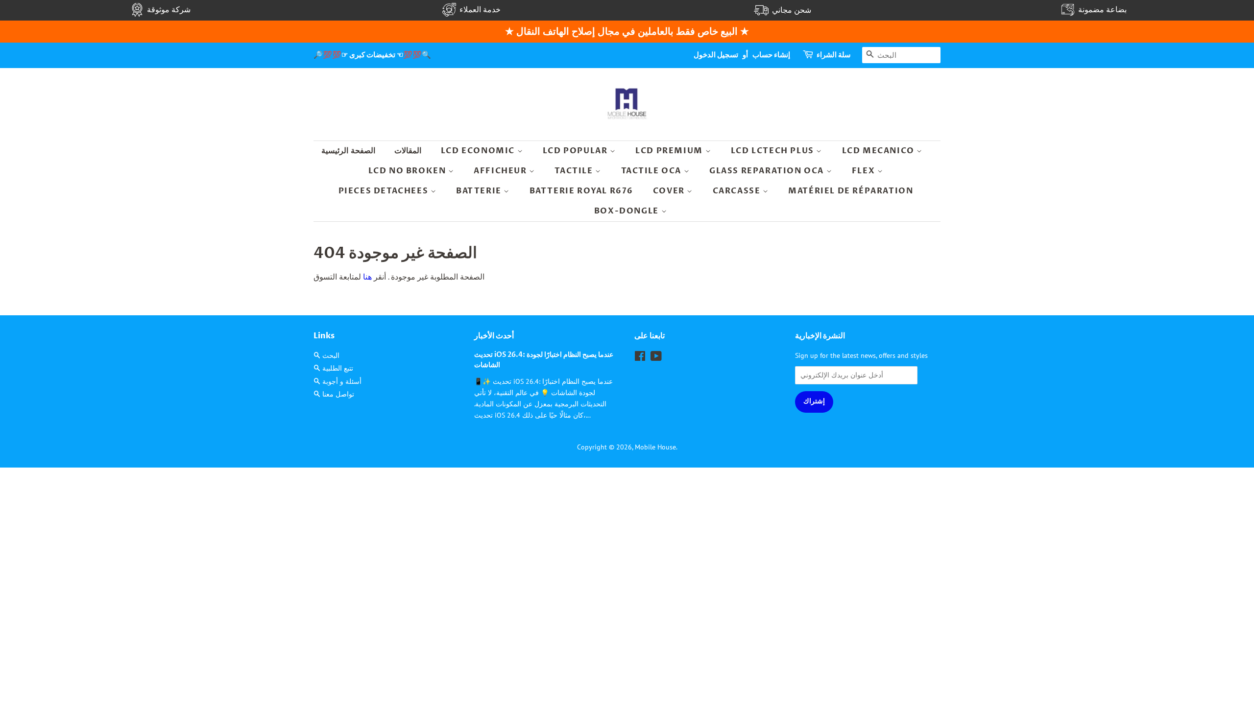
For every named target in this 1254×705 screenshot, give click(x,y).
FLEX (864, 170)
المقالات (407, 150)
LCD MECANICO (879, 150)
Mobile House (655, 447)
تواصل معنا (338, 394)
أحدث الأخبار (494, 335)
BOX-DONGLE (627, 211)
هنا (366, 277)
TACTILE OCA (652, 170)
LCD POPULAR (576, 150)
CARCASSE (738, 191)
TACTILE (575, 170)
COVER (670, 191)
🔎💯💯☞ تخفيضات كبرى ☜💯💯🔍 (372, 55)
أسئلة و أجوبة (342, 381)
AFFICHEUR (501, 170)
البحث (330, 355)
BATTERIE (480, 191)
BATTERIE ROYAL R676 (581, 191)
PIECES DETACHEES (384, 191)
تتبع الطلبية (337, 368)
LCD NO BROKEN (408, 170)
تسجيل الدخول (716, 55)
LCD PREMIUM (670, 150)
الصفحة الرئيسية (348, 150)
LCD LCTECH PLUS (774, 150)
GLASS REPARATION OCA (767, 170)
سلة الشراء (834, 55)
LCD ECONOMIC (479, 150)
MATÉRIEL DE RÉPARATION (850, 191)
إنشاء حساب (771, 55)
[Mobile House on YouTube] (656, 357)
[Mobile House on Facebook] (640, 357)
